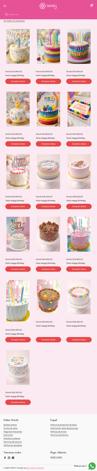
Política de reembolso (13, 445)
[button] (91, 6)
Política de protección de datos (63, 425)
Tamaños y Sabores (12, 438)
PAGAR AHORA (56, 457)
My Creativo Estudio (35, 468)
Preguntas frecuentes (13, 431)
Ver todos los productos (14, 21)
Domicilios (8, 435)
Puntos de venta (11, 428)
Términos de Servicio (59, 435)
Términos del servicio (13, 442)
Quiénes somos (10, 425)
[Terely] (47, 6)
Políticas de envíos (58, 431)
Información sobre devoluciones (64, 428)
